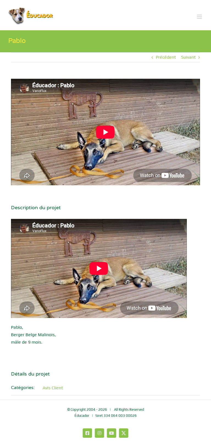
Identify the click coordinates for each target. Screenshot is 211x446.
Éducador (81, 416)
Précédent (166, 57)
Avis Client (53, 387)
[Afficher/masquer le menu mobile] (200, 17)
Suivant (188, 57)
